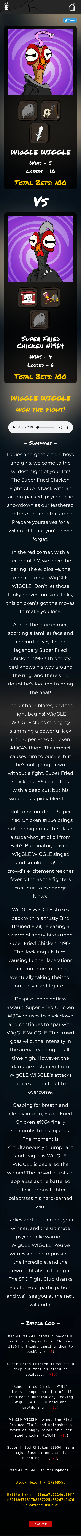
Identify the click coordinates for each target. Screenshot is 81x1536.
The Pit (40, 1523)
